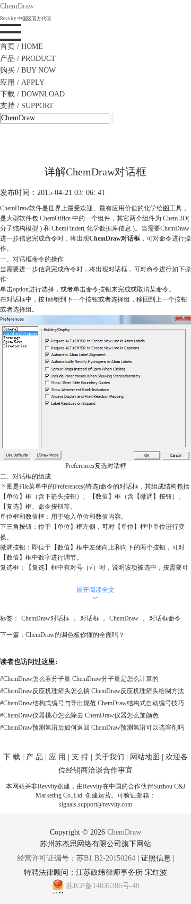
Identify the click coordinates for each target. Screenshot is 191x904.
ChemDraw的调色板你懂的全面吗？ (75, 635)
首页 (21, 46)
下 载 (11, 757)
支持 (27, 106)
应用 (22, 82)
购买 (28, 70)
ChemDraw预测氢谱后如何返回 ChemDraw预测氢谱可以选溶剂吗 (92, 727)
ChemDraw (14, 208)
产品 (28, 59)
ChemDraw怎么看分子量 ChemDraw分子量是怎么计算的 (79, 679)
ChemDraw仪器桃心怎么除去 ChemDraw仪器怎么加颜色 (79, 715)
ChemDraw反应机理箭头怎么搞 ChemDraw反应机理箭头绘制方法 (92, 691)
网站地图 (145, 757)
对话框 (89, 618)
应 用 (57, 757)
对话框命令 (165, 618)
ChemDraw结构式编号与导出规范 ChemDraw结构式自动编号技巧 (92, 703)
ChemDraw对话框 (45, 618)
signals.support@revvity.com (95, 804)
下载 (32, 94)
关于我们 (109, 757)
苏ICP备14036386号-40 (103, 886)
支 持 (80, 757)
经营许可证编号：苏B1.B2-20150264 (76, 858)
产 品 (34, 757)
